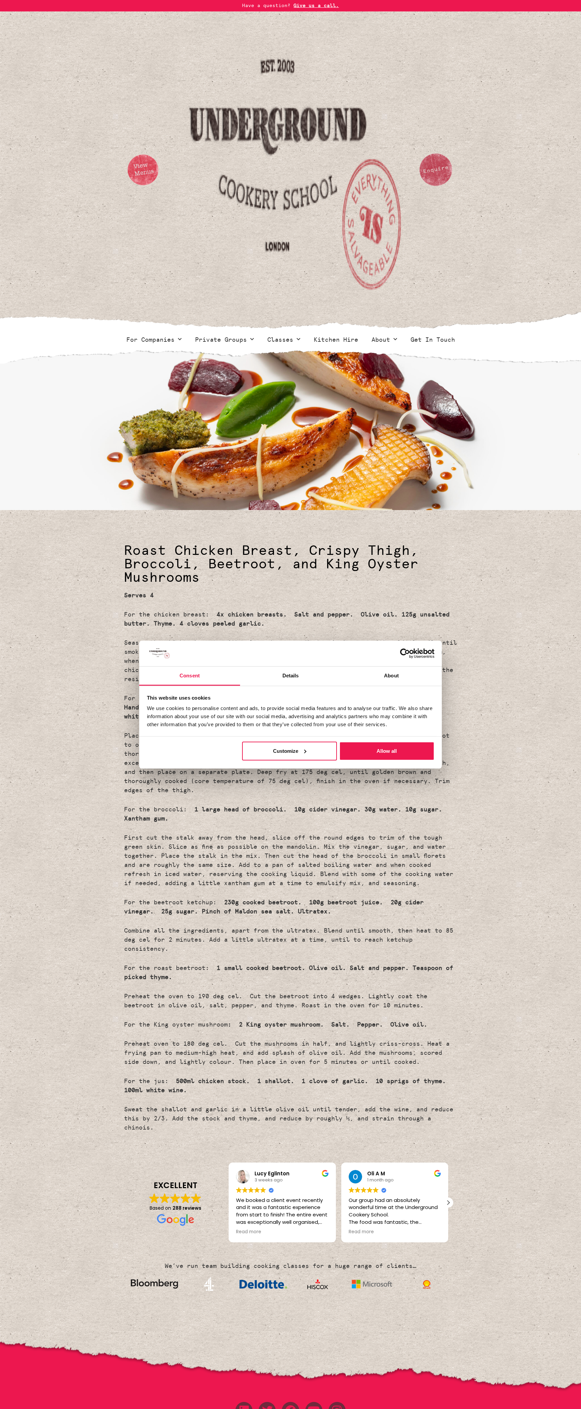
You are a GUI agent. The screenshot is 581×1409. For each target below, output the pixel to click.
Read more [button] (248, 1232)
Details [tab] (290, 675)
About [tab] (391, 675)
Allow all (387, 751)
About (381, 339)
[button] (448, 1203)
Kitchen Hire (336, 339)
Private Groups (221, 339)
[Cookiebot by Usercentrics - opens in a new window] (405, 653)
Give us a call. (316, 5)
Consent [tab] (190, 675)
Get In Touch (433, 339)
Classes (280, 339)
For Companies (150, 339)
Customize (285, 751)
